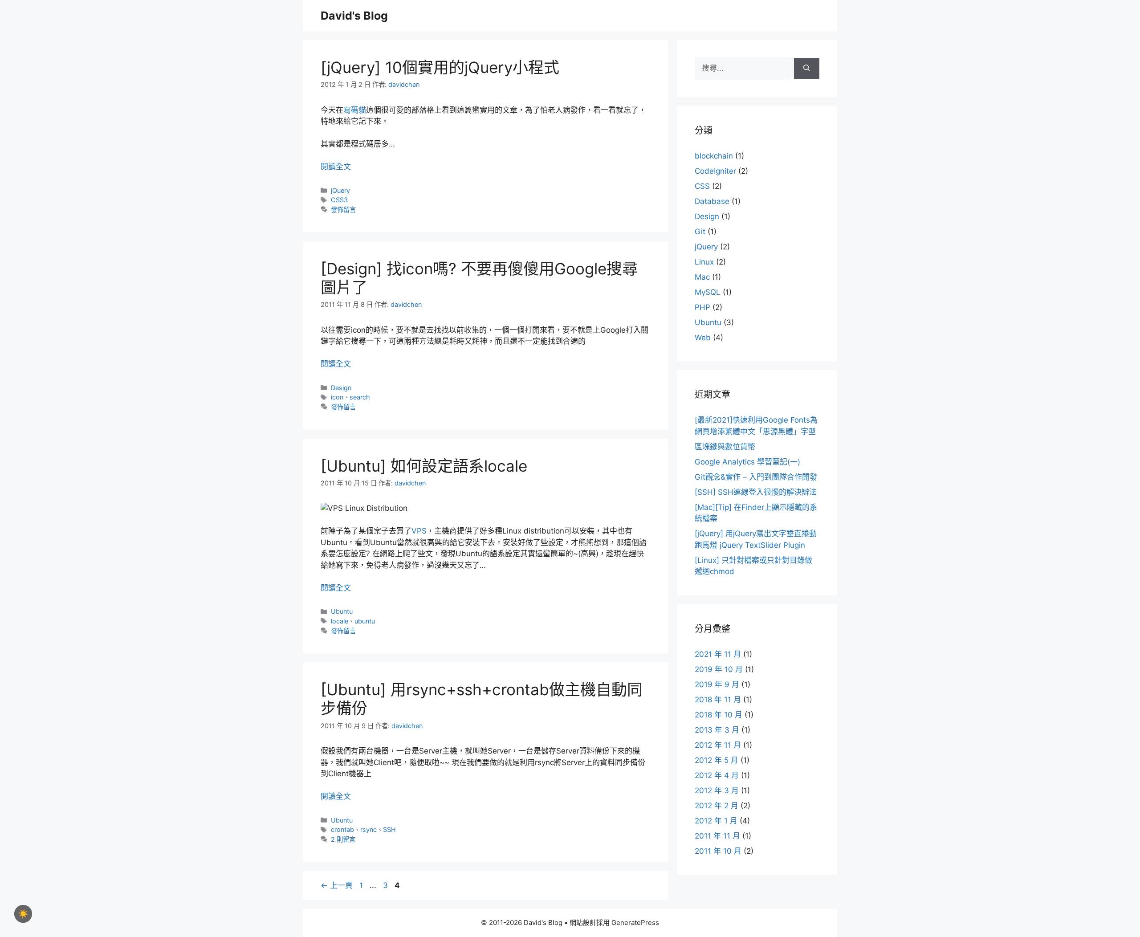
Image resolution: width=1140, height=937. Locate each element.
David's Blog (354, 15)
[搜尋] (806, 68)
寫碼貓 (354, 110)
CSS (702, 186)
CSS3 (339, 200)
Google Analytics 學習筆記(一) (747, 461)
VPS (419, 530)
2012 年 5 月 (716, 760)
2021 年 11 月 (718, 654)
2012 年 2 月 (716, 805)
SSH (389, 829)
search (360, 397)
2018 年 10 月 (718, 714)
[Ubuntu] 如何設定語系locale (424, 465)
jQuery (340, 190)
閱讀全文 (336, 166)
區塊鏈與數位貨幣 (725, 446)
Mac (702, 277)
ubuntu (364, 621)
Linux (704, 261)
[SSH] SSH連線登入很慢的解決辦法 (756, 492)
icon (337, 397)
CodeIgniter (715, 171)
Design (341, 387)
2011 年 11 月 (717, 835)
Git (700, 231)
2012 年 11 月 (718, 745)
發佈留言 (343, 209)
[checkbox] (23, 914)
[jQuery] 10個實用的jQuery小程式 (440, 67)
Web (703, 337)
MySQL (708, 292)
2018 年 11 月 (718, 699)
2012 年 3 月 (717, 790)
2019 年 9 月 (717, 684)
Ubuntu (342, 611)
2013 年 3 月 (717, 729)
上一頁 (337, 885)
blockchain (714, 155)
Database (712, 201)
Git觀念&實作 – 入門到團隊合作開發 (756, 477)
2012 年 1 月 (716, 820)
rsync (368, 829)
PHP (702, 307)
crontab (342, 829)
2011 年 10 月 (718, 851)
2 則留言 (343, 839)
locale (339, 621)
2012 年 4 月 (717, 775)
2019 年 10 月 (719, 669)
